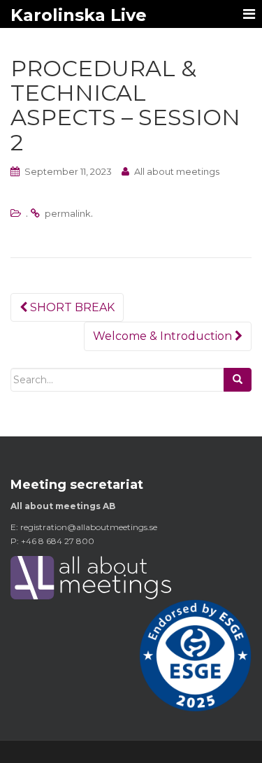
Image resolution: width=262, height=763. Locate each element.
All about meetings (176, 171)
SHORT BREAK (71, 307)
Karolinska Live (78, 15)
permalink (68, 213)
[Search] (238, 380)
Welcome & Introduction (164, 336)
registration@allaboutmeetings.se (88, 527)
